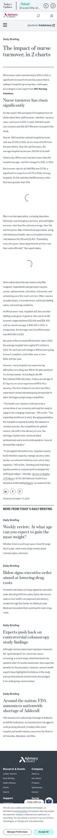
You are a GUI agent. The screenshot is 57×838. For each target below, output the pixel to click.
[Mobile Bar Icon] (5, 25)
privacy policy (22, 811)
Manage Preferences (17, 832)
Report (29, 483)
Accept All (43, 832)
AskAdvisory (45, 25)
